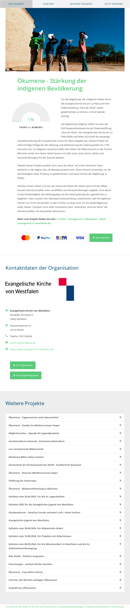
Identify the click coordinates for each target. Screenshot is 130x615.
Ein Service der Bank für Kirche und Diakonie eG (31, 606)
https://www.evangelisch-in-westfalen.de (32, 349)
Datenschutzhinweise (98, 606)
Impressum (118, 606)
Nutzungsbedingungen (27, 375)
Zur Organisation (24, 365)
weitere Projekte (81, 3)
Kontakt (48, 3)
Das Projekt (16, 3)
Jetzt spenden (102, 237)
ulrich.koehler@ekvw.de (22, 342)
